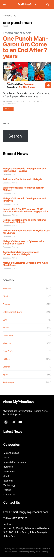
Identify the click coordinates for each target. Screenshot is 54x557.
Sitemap (45, 552)
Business (7, 288)
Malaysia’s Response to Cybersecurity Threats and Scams (23, 242)
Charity (6, 296)
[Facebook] (6, 422)
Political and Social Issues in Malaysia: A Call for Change (26, 231)
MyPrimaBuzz (27, 4)
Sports (6, 476)
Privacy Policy (34, 552)
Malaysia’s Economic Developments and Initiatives (24, 199)
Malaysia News (11, 453)
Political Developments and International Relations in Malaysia (24, 221)
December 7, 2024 (10, 174)
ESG (5, 319)
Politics (6, 359)
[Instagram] (13, 422)
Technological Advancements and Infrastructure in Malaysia (21, 253)
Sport (5, 374)
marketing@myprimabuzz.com (30, 512)
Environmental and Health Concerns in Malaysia (23, 188)
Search (6, 123)
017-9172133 (20, 518)
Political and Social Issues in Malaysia (22, 179)
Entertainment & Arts (17, 33)
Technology (8, 382)
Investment (8, 335)
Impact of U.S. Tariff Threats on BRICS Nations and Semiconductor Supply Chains (25, 210)
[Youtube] (20, 422)
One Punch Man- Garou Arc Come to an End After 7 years (25, 47)
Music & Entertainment (14, 462)
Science (6, 366)
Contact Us (9, 494)
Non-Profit (8, 351)
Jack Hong (7, 101)
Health (6, 327)
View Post (8, 109)
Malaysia (7, 343)
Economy (7, 304)
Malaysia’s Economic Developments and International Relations (24, 169)
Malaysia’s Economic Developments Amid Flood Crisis (25, 263)
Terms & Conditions (20, 552)
